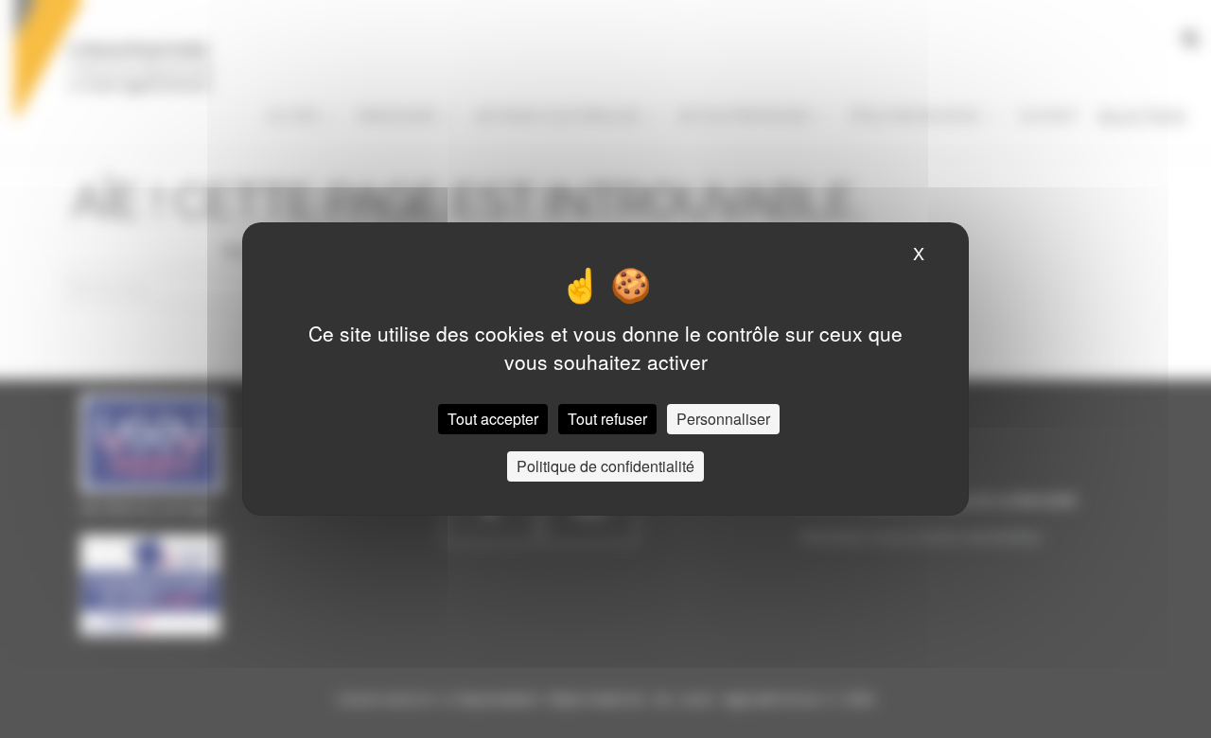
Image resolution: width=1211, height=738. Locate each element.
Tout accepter (493, 419)
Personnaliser (723, 419)
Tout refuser (607, 419)
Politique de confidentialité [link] (605, 466)
